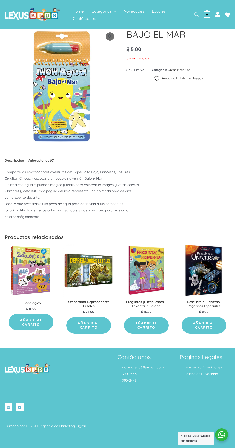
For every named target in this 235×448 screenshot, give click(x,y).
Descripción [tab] (14, 160)
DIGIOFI (32, 426)
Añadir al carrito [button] (31, 322)
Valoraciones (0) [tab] (41, 160)
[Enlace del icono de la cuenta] (218, 14)
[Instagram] (8, 407)
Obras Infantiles (179, 70)
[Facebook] (20, 407)
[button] (114, 11)
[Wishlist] (227, 14)
